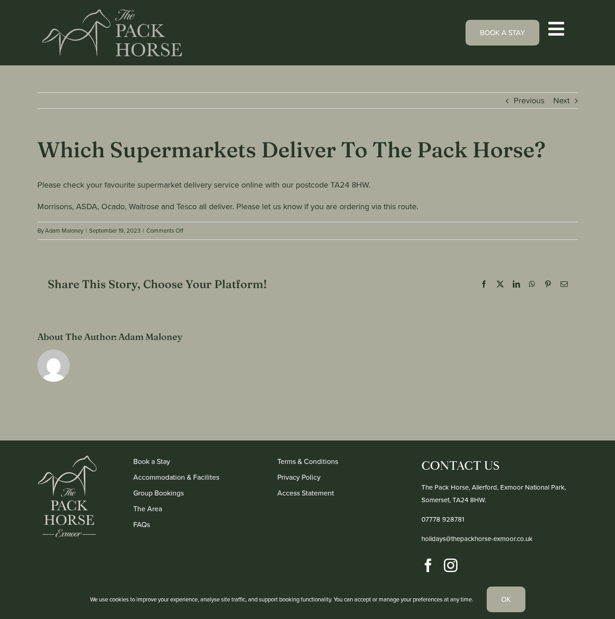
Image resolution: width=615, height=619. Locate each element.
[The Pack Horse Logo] (112, 13)
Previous (529, 100)
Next (561, 100)
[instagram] (450, 565)
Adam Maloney (64, 230)
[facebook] (428, 565)
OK (506, 599)
